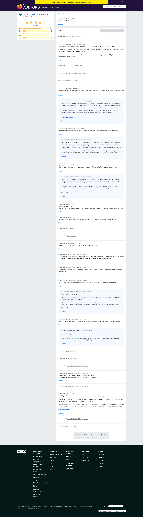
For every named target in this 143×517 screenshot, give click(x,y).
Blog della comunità (40, 483)
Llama (68, 18)
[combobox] (114, 6)
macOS (52, 460)
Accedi (124, 2)
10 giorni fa (73, 351)
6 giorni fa (84, 128)
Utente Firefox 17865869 (74, 267)
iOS (51, 463)
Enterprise (69, 468)
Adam (68, 204)
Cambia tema (102, 509)
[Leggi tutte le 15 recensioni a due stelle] (36, 35)
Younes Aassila (71, 243)
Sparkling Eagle (71, 36)
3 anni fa (73, 18)
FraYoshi (69, 164)
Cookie (35, 502)
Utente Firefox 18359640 (74, 373)
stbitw (68, 236)
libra (68, 426)
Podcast (101, 466)
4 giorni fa (74, 80)
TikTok (100, 460)
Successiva (104, 434)
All (50, 472)
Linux (51, 469)
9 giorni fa (73, 236)
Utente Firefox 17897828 (74, 44)
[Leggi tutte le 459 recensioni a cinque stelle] (36, 28)
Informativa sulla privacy (23, 502)
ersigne (69, 80)
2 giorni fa (79, 36)
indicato (35, 506)
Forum (35, 486)
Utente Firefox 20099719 (74, 386)
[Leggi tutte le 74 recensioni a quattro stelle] (36, 31)
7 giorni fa (75, 164)
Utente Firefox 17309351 (74, 65)
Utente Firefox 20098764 (74, 419)
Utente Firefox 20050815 (74, 73)
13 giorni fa (76, 394)
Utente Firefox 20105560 (74, 319)
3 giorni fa (84, 65)
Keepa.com (28, 16)
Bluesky (101, 463)
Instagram (101, 454)
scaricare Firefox (87, 2)
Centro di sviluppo (39, 474)
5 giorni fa (76, 88)
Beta (67, 459)
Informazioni (37, 456)
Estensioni (45, 7)
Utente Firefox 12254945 (74, 254)
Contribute (86, 457)
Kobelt (69, 358)
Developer (85, 460)
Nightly (68, 456)
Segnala (60, 24)
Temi (51, 7)
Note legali (42, 502)
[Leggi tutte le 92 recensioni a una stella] (36, 37)
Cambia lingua (102, 506)
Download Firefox (56, 454)
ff (67, 217)
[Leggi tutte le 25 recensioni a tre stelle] (36, 33)
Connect (85, 454)
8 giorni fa (73, 204)
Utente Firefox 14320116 (74, 128)
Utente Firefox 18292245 (74, 280)
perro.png (69, 88)
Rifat (68, 351)
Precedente (78, 434)
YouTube (101, 457)
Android (52, 466)
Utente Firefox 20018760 (74, 366)
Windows (53, 457)
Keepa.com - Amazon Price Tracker (35, 14)
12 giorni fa (85, 386)
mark (68, 228)
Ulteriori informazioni (67, 117)
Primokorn (69, 394)
